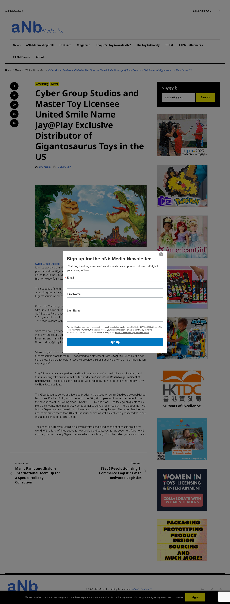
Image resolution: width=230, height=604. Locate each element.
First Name (74, 294)
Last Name (73, 310)
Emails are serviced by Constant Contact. (132, 332)
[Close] (161, 254)
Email (70, 277)
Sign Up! (115, 342)
